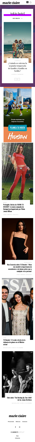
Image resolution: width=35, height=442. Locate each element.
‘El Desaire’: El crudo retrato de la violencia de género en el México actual (14, 342)
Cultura (29, 395)
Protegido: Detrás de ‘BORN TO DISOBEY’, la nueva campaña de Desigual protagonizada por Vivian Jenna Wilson (14, 208)
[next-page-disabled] (19, 79)
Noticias (18, 421)
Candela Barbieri (17, 74)
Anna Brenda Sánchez (10, 214)
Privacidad (11, 421)
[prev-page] (16, 79)
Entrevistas (28, 262)
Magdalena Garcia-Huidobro (13, 347)
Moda (5, 202)
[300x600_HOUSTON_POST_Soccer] (18, 142)
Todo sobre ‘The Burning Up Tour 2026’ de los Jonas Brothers (19, 399)
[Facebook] (15, 427)
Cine (4, 337)
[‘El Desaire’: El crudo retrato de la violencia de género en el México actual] (17, 309)
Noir (17, 436)
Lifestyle (17, 60)
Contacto (24, 421)
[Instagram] (19, 427)
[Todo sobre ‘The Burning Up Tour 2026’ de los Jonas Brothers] (17, 374)
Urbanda (17, 438)
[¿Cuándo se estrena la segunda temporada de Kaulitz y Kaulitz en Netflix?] (17, 42)
